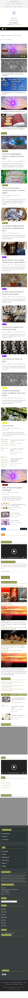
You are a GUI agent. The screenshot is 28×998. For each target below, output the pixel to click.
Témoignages (5, 50)
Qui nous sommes (4, 982)
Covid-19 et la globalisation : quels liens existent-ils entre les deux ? (13, 156)
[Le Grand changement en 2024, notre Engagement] (14, 120)
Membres (15, 6)
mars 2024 (3, 909)
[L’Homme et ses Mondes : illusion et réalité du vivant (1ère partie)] (14, 379)
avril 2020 (3, 914)
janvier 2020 (3, 917)
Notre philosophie (15, 984)
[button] (14, 551)
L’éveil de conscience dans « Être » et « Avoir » (18, 440)
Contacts (13, 3)
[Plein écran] (25, 557)
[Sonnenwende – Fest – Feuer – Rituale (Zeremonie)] (14, 653)
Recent (14, 694)
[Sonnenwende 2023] (14, 606)
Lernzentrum (5, 839)
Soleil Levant (5, 56)
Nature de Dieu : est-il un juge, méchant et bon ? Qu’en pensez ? (14, 261)
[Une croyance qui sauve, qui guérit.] (14, 347)
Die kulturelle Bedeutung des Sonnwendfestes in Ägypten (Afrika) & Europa (13, 628)
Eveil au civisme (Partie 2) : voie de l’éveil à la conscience (13, 36)
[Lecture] (2, 557)
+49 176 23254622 (5, 891)
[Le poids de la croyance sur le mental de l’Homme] (14, 313)
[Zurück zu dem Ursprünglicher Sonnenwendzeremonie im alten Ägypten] (14, 588)
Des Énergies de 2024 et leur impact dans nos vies (13, 111)
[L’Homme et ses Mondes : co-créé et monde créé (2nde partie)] (14, 65)
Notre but (25, 982)
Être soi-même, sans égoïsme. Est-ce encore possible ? (18, 505)
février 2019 (3, 925)
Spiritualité (5, 387)
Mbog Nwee (14, 18)
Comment (23, 694)
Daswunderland (6, 833)
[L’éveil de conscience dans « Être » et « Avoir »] (5, 443)
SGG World (4, 836)
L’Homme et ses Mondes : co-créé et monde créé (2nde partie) (13, 74)
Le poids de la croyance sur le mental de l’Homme (12, 328)
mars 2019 (3, 922)
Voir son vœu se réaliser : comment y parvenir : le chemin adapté (13, 190)
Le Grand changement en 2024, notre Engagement (13, 128)
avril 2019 (3, 920)
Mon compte (7, 3)
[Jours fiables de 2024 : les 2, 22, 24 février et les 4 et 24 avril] (14, 84)
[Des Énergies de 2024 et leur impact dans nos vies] (14, 103)
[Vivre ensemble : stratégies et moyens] (5, 451)
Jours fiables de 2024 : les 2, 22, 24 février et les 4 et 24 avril (14, 93)
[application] (14, 551)
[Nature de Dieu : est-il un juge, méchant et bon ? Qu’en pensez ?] (14, 248)
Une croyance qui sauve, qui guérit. (12, 360)
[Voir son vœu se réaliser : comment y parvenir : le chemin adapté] (14, 176)
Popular (6, 694)
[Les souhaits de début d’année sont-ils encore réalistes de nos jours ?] (14, 214)
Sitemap (20, 984)
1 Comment (14, 452)
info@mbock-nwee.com (9, 933)
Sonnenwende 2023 (6, 604)
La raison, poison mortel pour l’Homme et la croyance (13, 293)
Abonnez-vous (5, 577)
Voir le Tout (23, 528)
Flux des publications (5, 783)
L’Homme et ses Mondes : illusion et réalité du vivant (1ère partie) (13, 393)
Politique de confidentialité (17, 982)
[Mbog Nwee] (2, 28)
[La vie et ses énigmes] (5, 515)
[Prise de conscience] (5, 522)
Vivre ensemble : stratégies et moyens (17, 449)
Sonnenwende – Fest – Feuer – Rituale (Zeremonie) (11, 651)
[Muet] (23, 557)
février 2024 (3, 912)
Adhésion (20, 6)
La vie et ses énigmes (15, 513)
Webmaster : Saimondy (14, 988)
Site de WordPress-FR (5, 787)
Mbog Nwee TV (20, 3)
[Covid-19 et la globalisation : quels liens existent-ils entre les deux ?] (14, 142)
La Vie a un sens (8, 426)
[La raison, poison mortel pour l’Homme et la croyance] (14, 280)
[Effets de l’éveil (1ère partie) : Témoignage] (14, 476)
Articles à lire (5, 151)
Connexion (3, 780)
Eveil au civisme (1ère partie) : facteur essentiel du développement (17, 460)
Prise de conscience (15, 520)
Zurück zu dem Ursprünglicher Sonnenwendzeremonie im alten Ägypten (12, 585)
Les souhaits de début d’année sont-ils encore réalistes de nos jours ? (13, 228)
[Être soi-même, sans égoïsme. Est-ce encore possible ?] (5, 507)
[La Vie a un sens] (14, 414)
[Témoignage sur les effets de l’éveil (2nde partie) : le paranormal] (14, 44)
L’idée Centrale (8, 6)
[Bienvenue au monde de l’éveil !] (6, 717)
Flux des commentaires (6, 785)
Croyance (4, 257)
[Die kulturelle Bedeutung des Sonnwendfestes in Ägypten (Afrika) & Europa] (14, 631)
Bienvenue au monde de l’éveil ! (18, 715)
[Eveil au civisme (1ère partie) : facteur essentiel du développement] (5, 461)
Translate (18, 24)
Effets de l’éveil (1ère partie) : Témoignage (12, 489)
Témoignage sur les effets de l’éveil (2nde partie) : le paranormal (14, 53)
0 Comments (11, 56)
